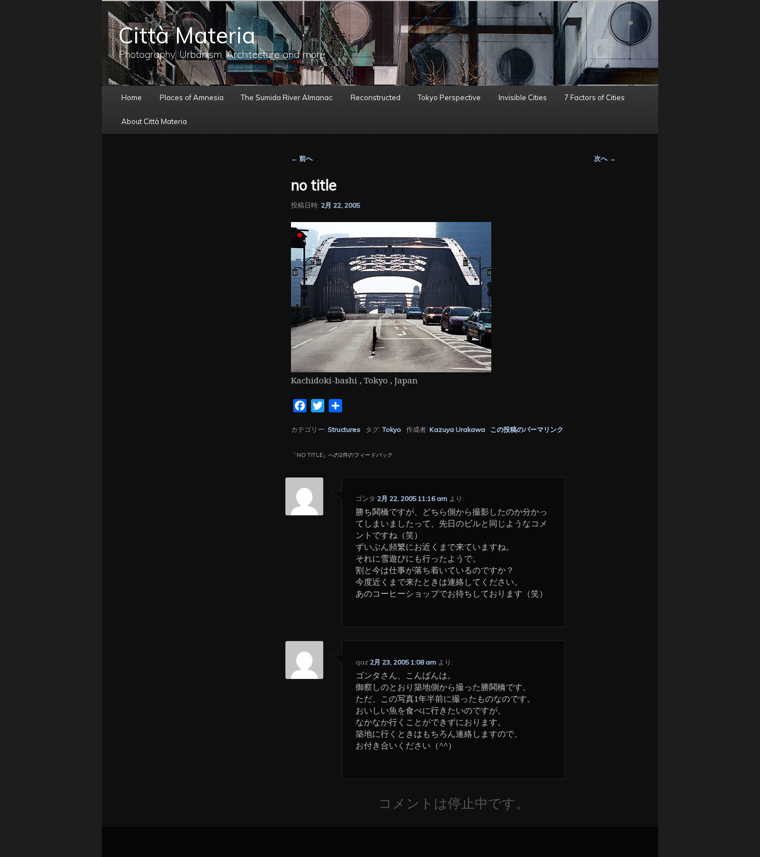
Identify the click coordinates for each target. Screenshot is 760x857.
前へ (302, 158)
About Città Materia (154, 121)
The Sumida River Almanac (287, 97)
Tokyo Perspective (449, 97)
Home (131, 97)
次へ (605, 158)
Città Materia (187, 35)
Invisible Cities (523, 97)
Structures (344, 429)
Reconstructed (376, 97)
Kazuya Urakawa (457, 429)
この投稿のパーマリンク (527, 429)
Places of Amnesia (192, 97)
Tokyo (391, 429)
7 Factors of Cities (594, 97)
